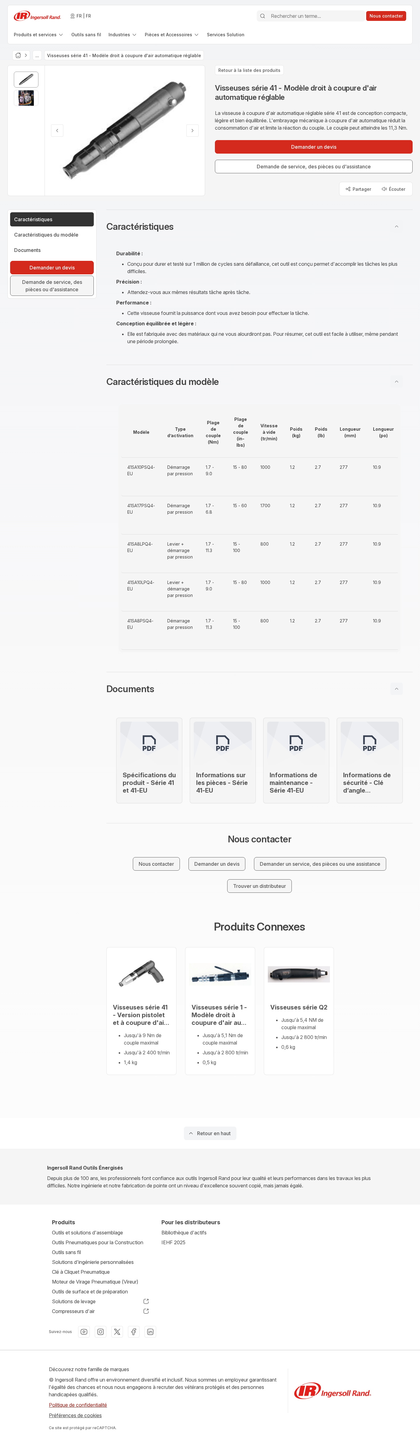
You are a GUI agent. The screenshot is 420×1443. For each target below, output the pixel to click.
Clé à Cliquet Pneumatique (81, 1272)
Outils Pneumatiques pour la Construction (97, 1242)
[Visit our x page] (117, 1332)
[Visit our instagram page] (100, 1332)
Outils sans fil (66, 1252)
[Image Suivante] (192, 130)
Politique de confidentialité (78, 1405)
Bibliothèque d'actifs (184, 1232)
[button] (259, 226)
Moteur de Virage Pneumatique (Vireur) (95, 1282)
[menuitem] (39, 34)
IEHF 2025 (173, 1242)
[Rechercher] (262, 16)
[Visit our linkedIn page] (150, 1332)
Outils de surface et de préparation (90, 1291)
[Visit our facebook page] (134, 1332)
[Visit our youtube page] (84, 1332)
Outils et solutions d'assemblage (87, 1232)
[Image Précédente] (57, 130)
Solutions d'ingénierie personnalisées (93, 1262)
